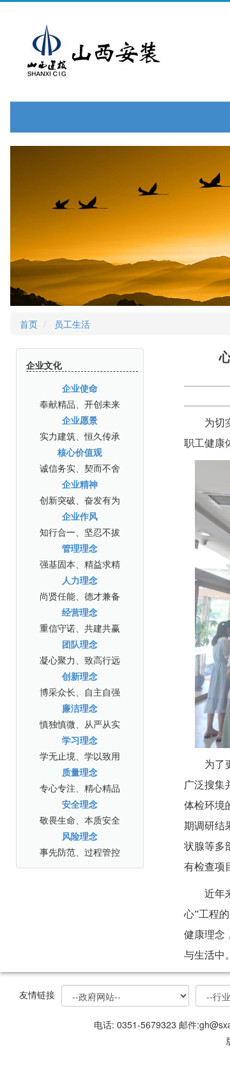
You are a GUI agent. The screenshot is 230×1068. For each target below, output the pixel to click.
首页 (29, 323)
